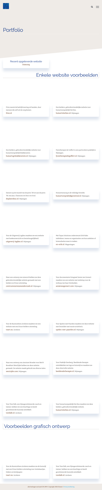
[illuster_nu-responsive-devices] (26, 38)
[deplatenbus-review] (26, 169)
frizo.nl (9, 113)
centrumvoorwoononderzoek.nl (19, 286)
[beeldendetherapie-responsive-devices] (76, 339)
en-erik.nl (60, 244)
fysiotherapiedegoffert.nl (66, 156)
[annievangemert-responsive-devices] (76, 254)
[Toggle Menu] (97, 7)
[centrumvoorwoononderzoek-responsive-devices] (26, 254)
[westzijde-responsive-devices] (26, 339)
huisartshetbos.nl (63, 113)
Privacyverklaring (69, 487)
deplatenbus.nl (12, 199)
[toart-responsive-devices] (26, 300)
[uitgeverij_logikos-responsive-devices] (26, 212)
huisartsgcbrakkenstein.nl (17, 156)
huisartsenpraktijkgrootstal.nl (68, 196)
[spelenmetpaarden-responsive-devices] (76, 300)
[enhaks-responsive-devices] (76, 212)
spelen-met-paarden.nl (66, 330)
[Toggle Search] (92, 7)
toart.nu (9, 330)
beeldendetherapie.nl (65, 371)
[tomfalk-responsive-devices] (26, 380)
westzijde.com (12, 371)
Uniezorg (26, 64)
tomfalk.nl (10, 413)
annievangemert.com (65, 286)
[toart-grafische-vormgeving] (26, 435)
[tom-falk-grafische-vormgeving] (76, 435)
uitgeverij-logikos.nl (14, 241)
